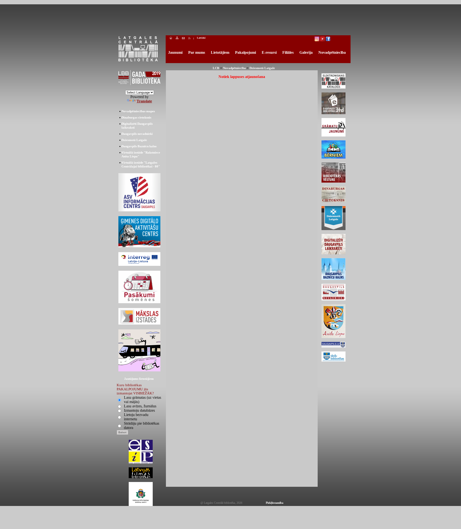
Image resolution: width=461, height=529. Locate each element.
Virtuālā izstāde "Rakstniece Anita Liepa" (140, 154)
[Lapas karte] (177, 38)
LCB (216, 68)
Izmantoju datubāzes (139, 410)
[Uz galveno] (170, 38)
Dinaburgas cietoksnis (136, 117)
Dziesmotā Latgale (134, 140)
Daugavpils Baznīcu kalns (139, 146)
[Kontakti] (183, 38)
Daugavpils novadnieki (137, 134)
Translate (144, 101)
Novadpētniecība (235, 68)
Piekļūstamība (274, 503)
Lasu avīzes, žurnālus (140, 406)
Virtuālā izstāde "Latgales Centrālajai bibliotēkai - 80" (140, 164)
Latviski (201, 37)
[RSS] (189, 38)
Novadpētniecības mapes (138, 111)
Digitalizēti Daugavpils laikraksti (137, 125)
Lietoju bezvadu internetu (136, 417)
